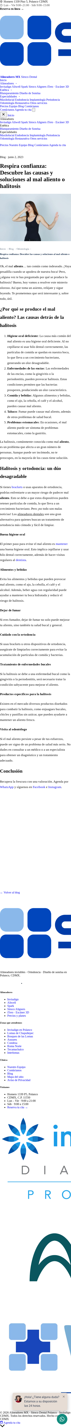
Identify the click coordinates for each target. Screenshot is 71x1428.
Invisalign (5, 86)
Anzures (12, 1039)
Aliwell (16, 86)
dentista (21, 560)
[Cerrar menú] (3, 114)
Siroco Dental (13, 1113)
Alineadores (7, 83)
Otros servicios (38, 103)
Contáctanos (32, 106)
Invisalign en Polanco (19, 1029)
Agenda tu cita (23, 109)
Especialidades (9, 96)
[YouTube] (21, 983)
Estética (5, 89)
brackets (17, 487)
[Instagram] (3, 983)
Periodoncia (53, 99)
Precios (4, 106)
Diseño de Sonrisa (29, 93)
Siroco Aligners (37, 86)
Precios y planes (16, 1015)
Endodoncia (22, 99)
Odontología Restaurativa (14, 103)
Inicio (3, 80)
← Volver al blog (10, 892)
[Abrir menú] (33, 110)
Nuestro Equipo (18, 145)
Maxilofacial (7, 99)
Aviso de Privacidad (18, 1080)
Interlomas (13, 1052)
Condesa (12, 1042)
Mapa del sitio (15, 1076)
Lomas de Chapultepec (20, 1033)
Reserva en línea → (12, 8)
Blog (21, 106)
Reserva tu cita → (17, 1107)
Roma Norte (14, 1046)
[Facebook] (12, 983)
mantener (62, 544)
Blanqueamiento (9, 93)
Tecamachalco (15, 1049)
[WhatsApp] (30, 983)
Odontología (23, 248)
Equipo (13, 106)
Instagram (54, 787)
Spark (24, 86)
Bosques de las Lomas (20, 1036)
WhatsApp (7, 787)
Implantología (38, 99)
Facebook (39, 787)
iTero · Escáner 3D (58, 86)
